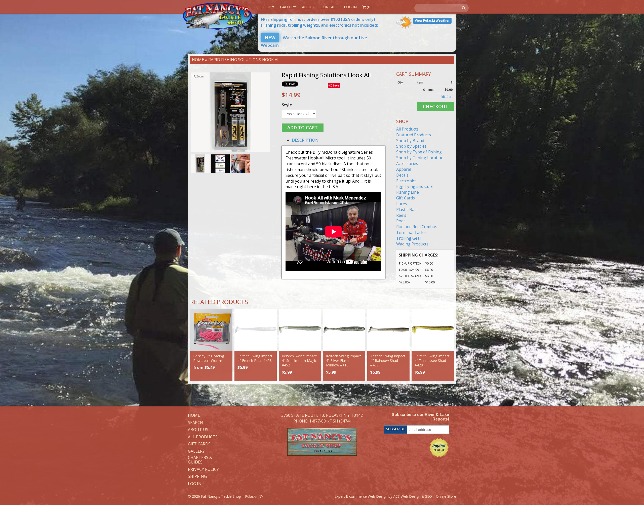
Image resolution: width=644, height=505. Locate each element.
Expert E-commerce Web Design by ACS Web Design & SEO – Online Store (395, 496)
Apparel (403, 169)
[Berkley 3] (211, 330)
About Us (198, 430)
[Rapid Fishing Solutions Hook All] (200, 164)
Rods (401, 221)
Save (336, 85)
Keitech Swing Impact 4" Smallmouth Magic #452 (299, 360)
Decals (402, 175)
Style (287, 105)
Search (195, 422)
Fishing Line (407, 192)
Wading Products (412, 244)
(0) (369, 6)
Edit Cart (446, 97)
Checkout (435, 106)
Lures (401, 203)
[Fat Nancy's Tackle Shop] (217, 16)
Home (198, 59)
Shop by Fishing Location (420, 157)
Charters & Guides (200, 459)
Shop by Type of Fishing (419, 152)
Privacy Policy (203, 469)
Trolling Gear (408, 238)
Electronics (406, 181)
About (308, 6)
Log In (350, 6)
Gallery (288, 6)
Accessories (407, 163)
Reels (401, 215)
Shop (266, 6)
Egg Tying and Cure (414, 186)
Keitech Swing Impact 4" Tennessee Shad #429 (432, 360)
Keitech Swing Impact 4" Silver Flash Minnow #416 (343, 360)
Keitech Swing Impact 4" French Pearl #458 (254, 358)
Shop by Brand (410, 140)
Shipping (197, 476)
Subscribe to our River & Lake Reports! (420, 416)
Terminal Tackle (411, 232)
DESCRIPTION (305, 140)
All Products (407, 129)
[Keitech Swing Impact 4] (255, 330)
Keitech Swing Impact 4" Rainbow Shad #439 (387, 360)
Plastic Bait (406, 209)
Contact (329, 6)
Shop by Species (411, 146)
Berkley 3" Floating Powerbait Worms (208, 358)
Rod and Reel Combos (416, 226)
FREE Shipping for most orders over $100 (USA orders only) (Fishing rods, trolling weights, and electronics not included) (319, 22)
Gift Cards (405, 198)
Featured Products (413, 135)
